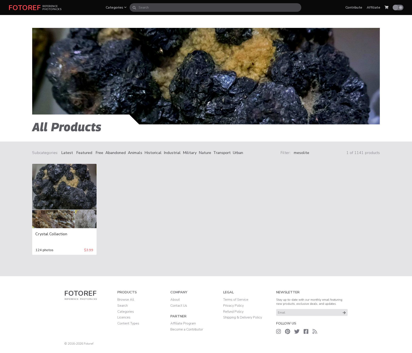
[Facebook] (306, 331)
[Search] (134, 7)
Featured (84, 152)
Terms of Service (235, 299)
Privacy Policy (233, 305)
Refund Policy (233, 311)
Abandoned (115, 152)
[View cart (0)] (386, 7)
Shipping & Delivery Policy (242, 317)
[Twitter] (297, 331)
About (175, 299)
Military (190, 152)
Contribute (353, 7)
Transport (222, 152)
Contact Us (178, 305)
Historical (153, 152)
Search (122, 305)
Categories (115, 7)
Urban (238, 152)
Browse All (125, 299)
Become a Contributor (186, 329)
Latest (67, 152)
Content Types (128, 323)
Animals (135, 152)
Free (99, 152)
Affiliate (373, 7)
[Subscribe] (344, 312)
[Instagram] (278, 331)
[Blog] (314, 331)
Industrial (172, 152)
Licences (123, 317)
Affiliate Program (183, 323)
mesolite (301, 152)
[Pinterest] (287, 331)
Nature (205, 152)
